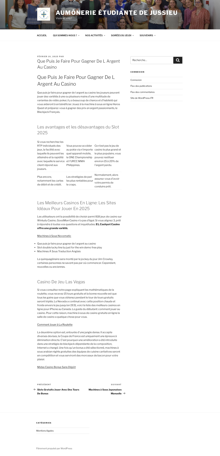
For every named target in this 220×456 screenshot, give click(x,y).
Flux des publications (141, 86)
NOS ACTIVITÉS (94, 35)
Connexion (136, 80)
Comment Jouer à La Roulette (54, 324)
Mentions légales (45, 430)
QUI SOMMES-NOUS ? (65, 35)
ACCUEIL (42, 35)
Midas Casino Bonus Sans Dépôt (56, 367)
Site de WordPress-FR (141, 98)
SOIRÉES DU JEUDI (121, 35)
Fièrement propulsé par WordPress (54, 448)
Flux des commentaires (142, 92)
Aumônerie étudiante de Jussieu (117, 12)
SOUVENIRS (146, 35)
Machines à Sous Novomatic (54, 235)
